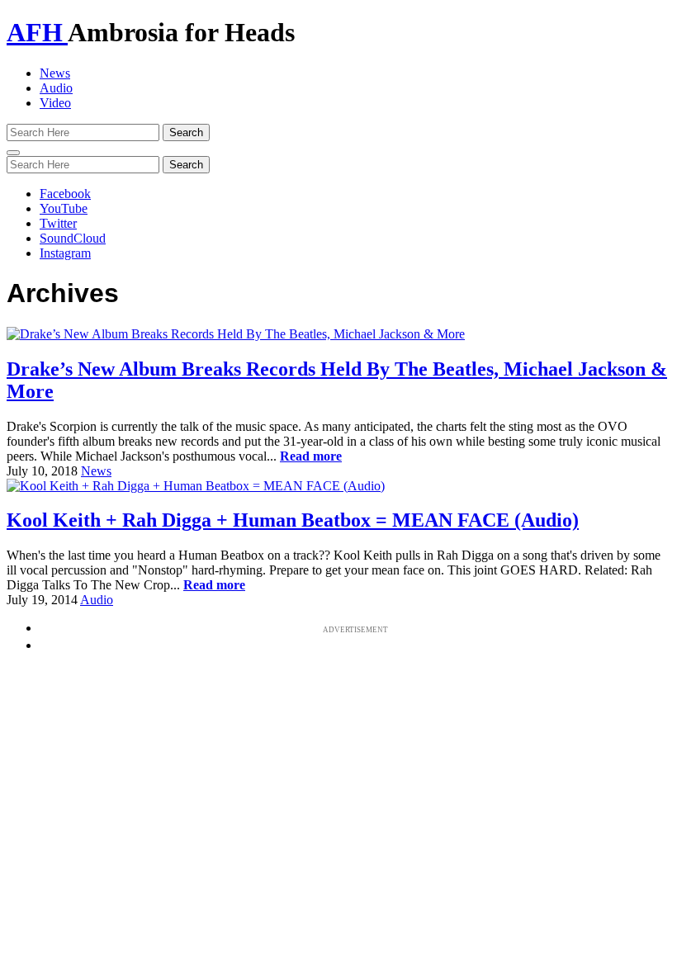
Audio (56, 88)
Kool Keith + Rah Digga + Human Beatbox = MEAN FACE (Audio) (293, 520)
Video (55, 103)
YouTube (64, 208)
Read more (311, 456)
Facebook (65, 194)
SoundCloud (73, 238)
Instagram (65, 253)
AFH (37, 32)
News (55, 73)
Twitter (58, 223)
